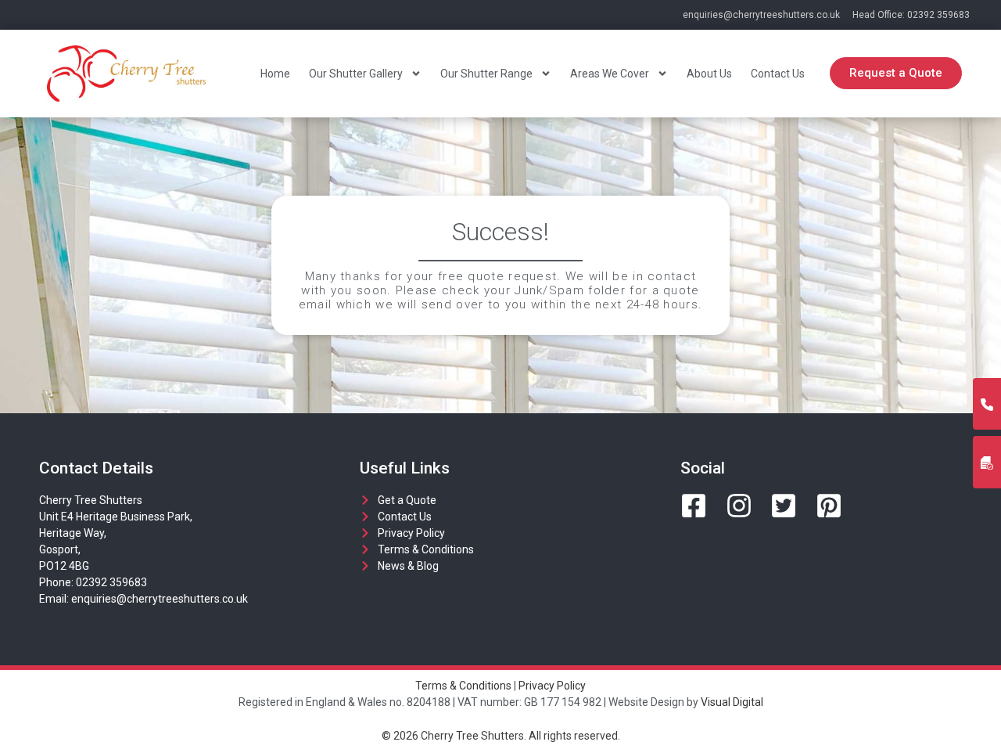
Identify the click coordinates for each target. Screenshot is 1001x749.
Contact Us (778, 73)
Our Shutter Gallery (356, 73)
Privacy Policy (552, 685)
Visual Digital (732, 702)
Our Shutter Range (486, 73)
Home (275, 73)
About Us (709, 73)
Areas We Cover (609, 73)
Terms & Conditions (463, 685)
